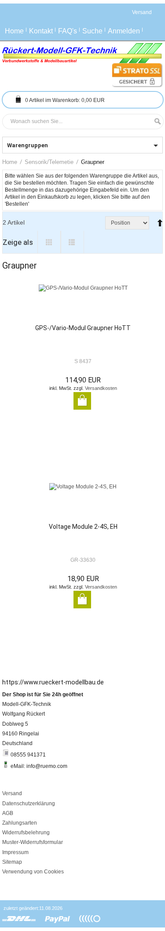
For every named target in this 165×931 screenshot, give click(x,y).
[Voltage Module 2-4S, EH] (83, 503)
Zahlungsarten (19, 823)
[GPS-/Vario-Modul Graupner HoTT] (83, 304)
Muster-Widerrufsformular (32, 842)
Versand (12, 793)
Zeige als (18, 242)
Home (14, 31)
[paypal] (57, 919)
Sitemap (12, 862)
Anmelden (124, 31)
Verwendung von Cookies (33, 872)
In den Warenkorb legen (82, 401)
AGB (7, 813)
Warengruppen (27, 145)
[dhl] (19, 919)
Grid (49, 242)
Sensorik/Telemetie (49, 162)
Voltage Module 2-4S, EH (83, 526)
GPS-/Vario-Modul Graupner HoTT (83, 327)
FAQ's (67, 31)
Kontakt (41, 31)
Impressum (15, 852)
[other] (89, 919)
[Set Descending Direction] (158, 219)
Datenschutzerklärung (28, 803)
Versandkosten (101, 388)
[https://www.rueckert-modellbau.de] (82, 53)
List (72, 242)
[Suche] (155, 121)
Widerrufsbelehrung (26, 832)
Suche (92, 31)
